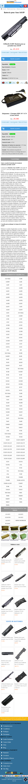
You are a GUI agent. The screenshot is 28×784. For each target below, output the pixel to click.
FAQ (4, 745)
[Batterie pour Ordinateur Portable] (14, 3)
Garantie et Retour (8, 758)
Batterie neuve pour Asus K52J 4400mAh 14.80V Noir (20, 639)
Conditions (6, 729)
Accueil (4, 9)
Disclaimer (6, 734)
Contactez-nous (7, 726)
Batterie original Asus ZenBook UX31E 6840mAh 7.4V (20, 611)
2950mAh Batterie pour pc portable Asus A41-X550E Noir (7, 685)
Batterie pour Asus (11, 9)
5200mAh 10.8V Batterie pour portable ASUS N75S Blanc (20, 560)
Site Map (5, 769)
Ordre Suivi (6, 766)
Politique (5, 731)
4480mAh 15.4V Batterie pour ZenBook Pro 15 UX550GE (20, 662)
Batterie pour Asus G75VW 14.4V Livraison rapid (5, 709)
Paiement (6, 752)
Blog (4, 747)
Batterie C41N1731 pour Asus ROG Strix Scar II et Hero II (21, 685)
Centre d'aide (7, 742)
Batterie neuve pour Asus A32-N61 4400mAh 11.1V (6, 662)
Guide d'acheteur (8, 739)
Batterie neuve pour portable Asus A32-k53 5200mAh (7, 611)
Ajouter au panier (15, 59)
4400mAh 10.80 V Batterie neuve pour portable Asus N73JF (6, 586)
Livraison (6, 755)
